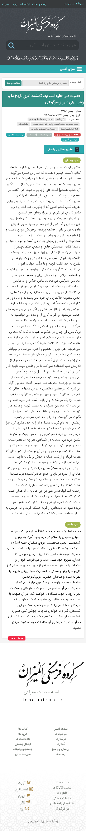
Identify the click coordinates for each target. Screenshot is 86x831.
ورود (15, 4)
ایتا (21, 809)
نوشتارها (61, 739)
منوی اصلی (67, 69)
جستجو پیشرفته (23, 749)
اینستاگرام (21, 789)
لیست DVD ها (62, 787)
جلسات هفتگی (62, 798)
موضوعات (61, 734)
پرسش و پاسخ (61, 749)
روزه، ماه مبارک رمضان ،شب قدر (43, 129)
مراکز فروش (62, 808)
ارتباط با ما (25, 4)
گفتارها (61, 744)
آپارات (21, 783)
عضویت (6, 4)
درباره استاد (62, 782)
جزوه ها (23, 734)
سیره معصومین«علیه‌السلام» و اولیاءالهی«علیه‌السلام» (55, 124)
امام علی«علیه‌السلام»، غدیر (40, 119)
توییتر (21, 796)
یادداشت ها (23, 739)
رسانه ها (61, 754)
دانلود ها (61, 793)
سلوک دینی (23, 124)
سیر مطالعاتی (23, 754)
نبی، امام (60, 119)
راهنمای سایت (39, 4)
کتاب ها (23, 729)
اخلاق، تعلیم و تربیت (69, 129)
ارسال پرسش (23, 744)
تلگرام (21, 802)
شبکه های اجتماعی (62, 803)
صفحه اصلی (60, 729)
